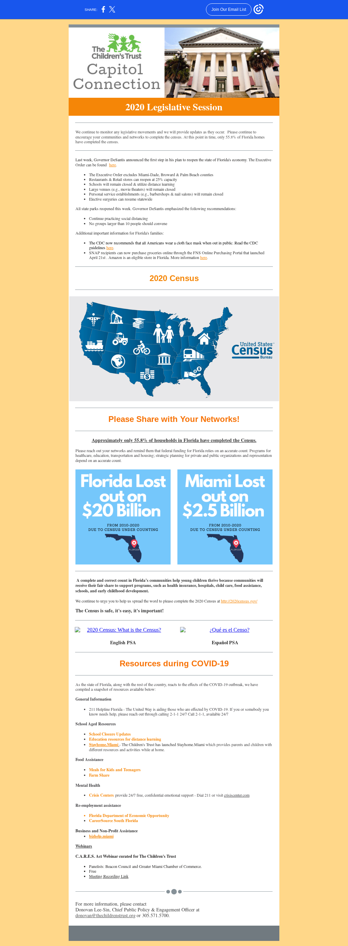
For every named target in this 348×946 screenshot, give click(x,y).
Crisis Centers (101, 795)
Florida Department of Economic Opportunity (129, 815)
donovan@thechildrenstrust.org (105, 915)
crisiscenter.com (236, 795)
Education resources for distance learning (125, 739)
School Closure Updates (110, 734)
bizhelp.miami (101, 836)
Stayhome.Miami (103, 744)
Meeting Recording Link (108, 876)
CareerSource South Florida (113, 820)
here (112, 164)
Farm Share (99, 775)
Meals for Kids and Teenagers (115, 770)
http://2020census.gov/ (239, 601)
